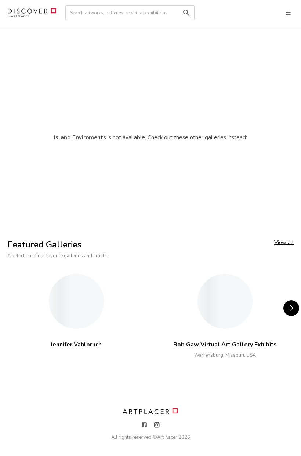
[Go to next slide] (291, 308)
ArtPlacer (167, 437)
